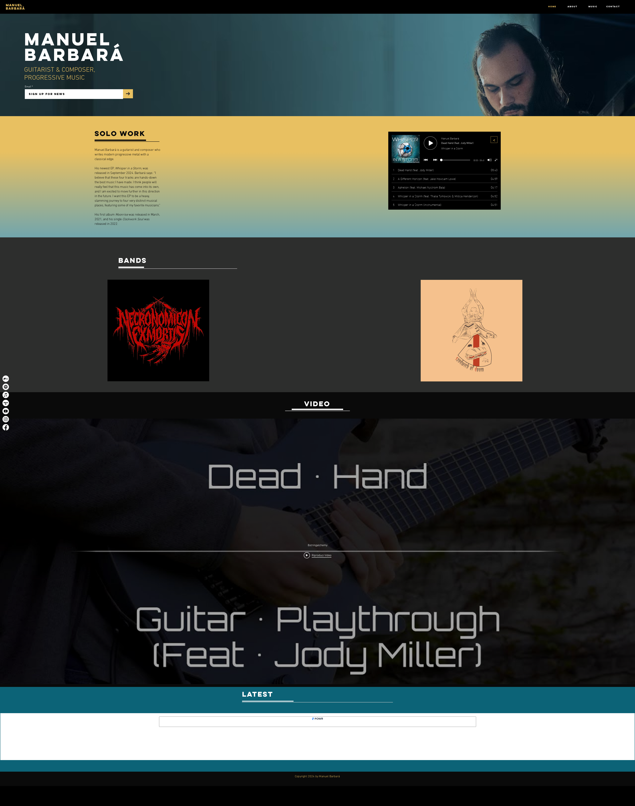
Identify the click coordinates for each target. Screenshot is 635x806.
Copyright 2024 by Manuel (312, 776)
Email (28, 86)
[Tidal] (5, 403)
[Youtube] (5, 411)
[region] (158, 330)
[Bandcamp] (5, 378)
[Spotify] (5, 387)
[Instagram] (5, 419)
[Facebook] (5, 427)
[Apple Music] (5, 395)
